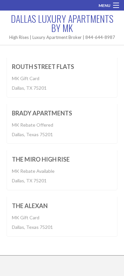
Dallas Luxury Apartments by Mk (62, 23)
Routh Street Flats (43, 66)
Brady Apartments (42, 113)
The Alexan (30, 205)
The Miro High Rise (41, 159)
